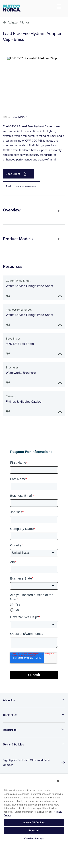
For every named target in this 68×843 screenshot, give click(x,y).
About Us (9, 700)
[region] (34, 808)
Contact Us (10, 715)
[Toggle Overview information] (57, 211)
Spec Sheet (13, 174)
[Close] (58, 781)
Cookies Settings (34, 838)
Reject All (33, 830)
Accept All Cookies (34, 822)
